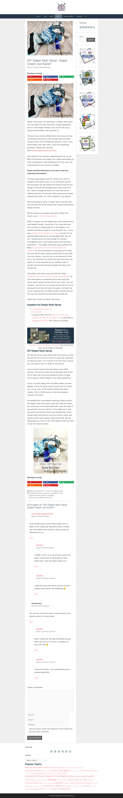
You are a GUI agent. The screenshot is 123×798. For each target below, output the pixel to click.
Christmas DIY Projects (33, 771)
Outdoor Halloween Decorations (81, 783)
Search (81, 36)
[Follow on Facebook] (81, 27)
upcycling (54, 789)
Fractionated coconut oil (42, 309)
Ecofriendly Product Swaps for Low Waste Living (45, 493)
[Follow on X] (83, 27)
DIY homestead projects (38, 773)
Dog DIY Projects (62, 773)
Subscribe (79, 16)
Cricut (54, 770)
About (38, 16)
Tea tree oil (36, 312)
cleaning (44, 770)
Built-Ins (64, 767)
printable (76, 786)
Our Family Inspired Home (42, 514)
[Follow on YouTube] (93, 27)
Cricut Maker (63, 770)
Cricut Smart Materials (75, 770)
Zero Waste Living (56, 491)
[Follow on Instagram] (91, 27)
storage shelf (47, 789)
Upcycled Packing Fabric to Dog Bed (41, 495)
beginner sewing (55, 767)
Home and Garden (68, 16)
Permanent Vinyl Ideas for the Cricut (56, 786)
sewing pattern (93, 786)
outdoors (95, 783)
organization (59, 783)
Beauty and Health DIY (36, 491)
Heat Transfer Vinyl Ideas (77, 780)
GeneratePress (70, 795)
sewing (87, 786)
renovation (81, 786)
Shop (45, 16)
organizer (66, 783)
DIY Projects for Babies (51, 773)
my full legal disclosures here (44, 150)
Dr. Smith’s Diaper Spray (47, 216)
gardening (85, 776)
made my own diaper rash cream (46, 233)
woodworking (64, 789)
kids (40, 783)
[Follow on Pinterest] (86, 27)
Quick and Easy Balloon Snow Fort (41, 497)
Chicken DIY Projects (77, 767)
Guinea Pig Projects (41, 780)
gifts (92, 776)
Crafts (57, 16)
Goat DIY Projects (30, 780)
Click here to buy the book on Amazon (43, 345)
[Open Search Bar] (86, 16)
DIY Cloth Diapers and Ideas (89, 771)
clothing (49, 770)
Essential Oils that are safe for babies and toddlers (48, 276)
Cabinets (69, 767)
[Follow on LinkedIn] (88, 27)
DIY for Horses (27, 773)
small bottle (44, 321)
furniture (77, 776)
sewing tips (27, 789)
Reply (31, 538)
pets (72, 786)
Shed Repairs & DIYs (37, 789)
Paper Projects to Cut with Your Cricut (34, 786)
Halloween (52, 779)
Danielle (39, 545)
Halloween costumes (62, 780)
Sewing (51, 16)
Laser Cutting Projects (48, 783)
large (34, 321)
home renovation (32, 783)
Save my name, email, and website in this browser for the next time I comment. (51, 730)
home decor (91, 780)
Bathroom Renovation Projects (37, 767)
